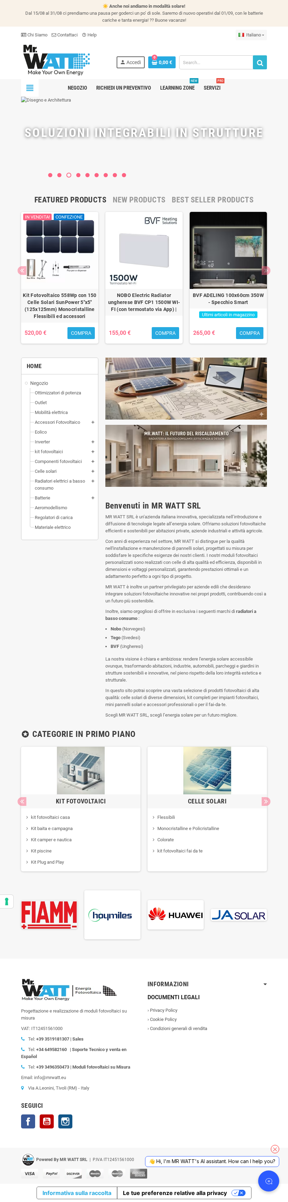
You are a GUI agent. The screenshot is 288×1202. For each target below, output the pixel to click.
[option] (60, 278)
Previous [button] (22, 270)
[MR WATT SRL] (56, 59)
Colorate (165, 839)
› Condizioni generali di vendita (177, 1028)
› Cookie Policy (162, 1019)
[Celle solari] (207, 770)
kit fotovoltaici (81, 801)
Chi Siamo (36, 34)
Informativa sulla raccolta (76, 1192)
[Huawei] (161, 914)
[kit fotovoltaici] (80, 770)
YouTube (47, 1121)
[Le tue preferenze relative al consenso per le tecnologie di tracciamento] (6, 901)
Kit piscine (41, 851)
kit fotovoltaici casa (50, 817)
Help (89, 34)
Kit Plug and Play (47, 862)
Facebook (28, 1121)
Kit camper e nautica (51, 839)
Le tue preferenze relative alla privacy (175, 1192)
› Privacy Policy (162, 1010)
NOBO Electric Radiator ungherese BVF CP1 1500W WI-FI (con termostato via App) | (144, 302)
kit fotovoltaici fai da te (180, 851)
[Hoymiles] (98, 914)
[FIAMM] (35, 914)
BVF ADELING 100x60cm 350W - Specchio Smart (228, 298)
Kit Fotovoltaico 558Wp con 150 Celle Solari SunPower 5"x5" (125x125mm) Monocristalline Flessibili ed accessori (59, 305)
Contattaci (67, 34)
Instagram (65, 1121)
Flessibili (166, 817)
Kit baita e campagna (52, 828)
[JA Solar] (225, 914)
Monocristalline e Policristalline (188, 828)
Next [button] (266, 270)
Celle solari (207, 801)
